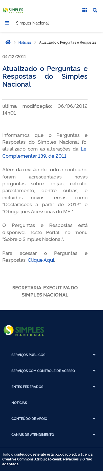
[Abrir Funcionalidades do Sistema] (84, 10)
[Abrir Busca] (95, 10)
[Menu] (6, 22)
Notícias (24, 42)
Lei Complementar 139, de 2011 (45, 152)
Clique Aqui (41, 259)
